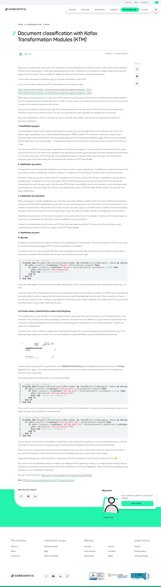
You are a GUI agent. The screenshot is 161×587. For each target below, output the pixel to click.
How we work (90, 551)
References (100, 10)
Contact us (144, 2)
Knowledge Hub (129, 10)
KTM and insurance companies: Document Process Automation (48, 480)
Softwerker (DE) (51, 547)
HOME (20, 24)
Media (110, 556)
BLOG (47, 24)
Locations (114, 10)
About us (128, 2)
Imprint (137, 547)
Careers (145, 10)
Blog (46, 551)
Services (72, 10)
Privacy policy (140, 551)
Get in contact (136, 503)
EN (157, 2)
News (136, 2)
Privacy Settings (141, 556)
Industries (85, 10)
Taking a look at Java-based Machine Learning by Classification (67, 475)
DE (153, 2)
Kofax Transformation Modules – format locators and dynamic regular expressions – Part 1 (55, 90)
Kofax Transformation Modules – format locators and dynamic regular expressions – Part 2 (55, 93)
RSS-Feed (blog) (51, 556)
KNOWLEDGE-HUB (34, 24)
